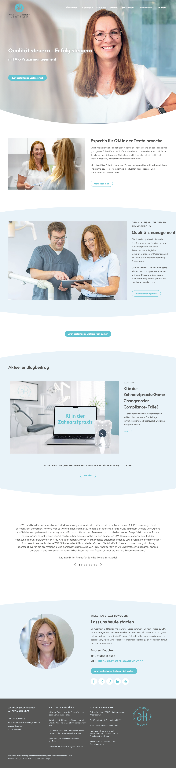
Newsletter (146, 7)
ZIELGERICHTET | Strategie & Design (36, 759)
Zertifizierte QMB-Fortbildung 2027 (105, 720)
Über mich (71, 7)
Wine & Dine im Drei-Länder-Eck (104, 725)
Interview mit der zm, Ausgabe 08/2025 (66, 746)
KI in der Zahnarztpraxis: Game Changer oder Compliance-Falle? (66, 713)
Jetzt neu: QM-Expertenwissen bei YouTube (64, 739)
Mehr (126, 431)
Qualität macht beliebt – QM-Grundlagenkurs (102, 742)
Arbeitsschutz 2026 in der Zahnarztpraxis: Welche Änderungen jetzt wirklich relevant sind (67, 723)
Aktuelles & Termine (107, 7)
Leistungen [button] (87, 7)
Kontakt (162, 7)
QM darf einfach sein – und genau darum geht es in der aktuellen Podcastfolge (66, 732)
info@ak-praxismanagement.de (120, 661)
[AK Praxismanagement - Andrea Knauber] (19, 17)
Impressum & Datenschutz (57, 756)
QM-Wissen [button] (127, 7)
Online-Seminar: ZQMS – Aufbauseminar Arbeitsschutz (107, 713)
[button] (75, 564)
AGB (70, 756)
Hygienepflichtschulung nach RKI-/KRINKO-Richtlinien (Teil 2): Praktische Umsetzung (104, 733)
